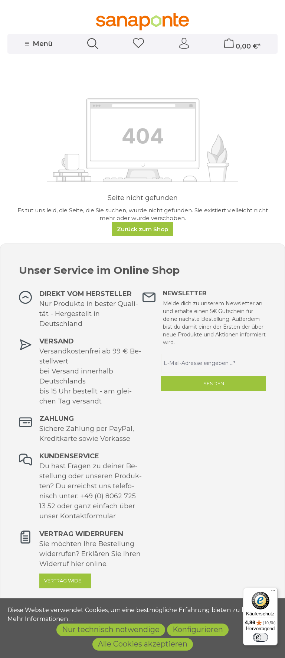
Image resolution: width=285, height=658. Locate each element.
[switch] (260, 637)
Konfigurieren (198, 629)
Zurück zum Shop (142, 229)
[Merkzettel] (138, 44)
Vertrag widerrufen (67, 581)
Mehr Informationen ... (40, 618)
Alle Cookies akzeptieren (142, 643)
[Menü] (273, 592)
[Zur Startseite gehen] (142, 21)
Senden (213, 383)
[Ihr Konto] (184, 44)
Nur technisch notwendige (111, 629)
